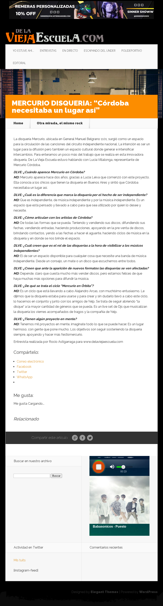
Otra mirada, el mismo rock (60, 123)
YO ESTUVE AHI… (23, 50)
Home (18, 123)
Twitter (90, 438)
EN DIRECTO (70, 50)
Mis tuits (20, 560)
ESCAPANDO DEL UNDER (99, 50)
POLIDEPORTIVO (131, 50)
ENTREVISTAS (48, 50)
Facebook (82, 438)
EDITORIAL (19, 63)
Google (75, 438)
